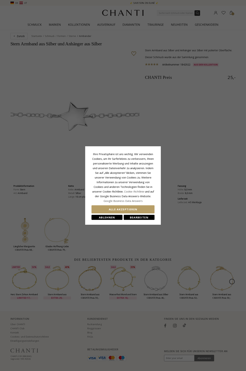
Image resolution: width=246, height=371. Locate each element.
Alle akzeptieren (123, 209)
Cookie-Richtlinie (134, 191)
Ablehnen (107, 217)
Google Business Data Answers (123, 201)
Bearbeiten (139, 217)
